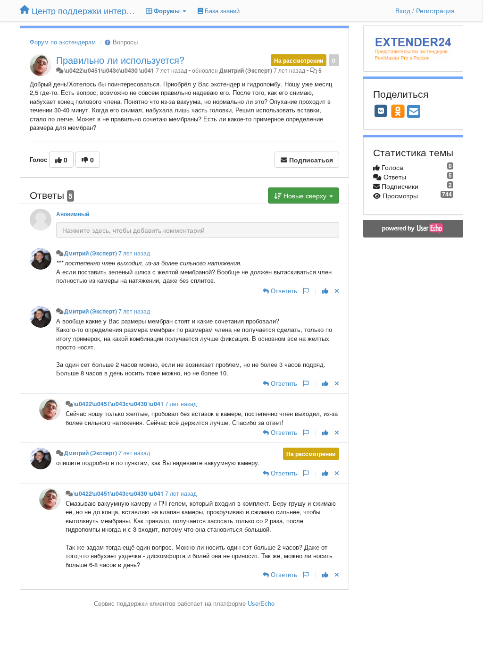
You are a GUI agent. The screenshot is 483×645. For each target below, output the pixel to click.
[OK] (398, 111)
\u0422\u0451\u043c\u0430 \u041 (109, 70)
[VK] (381, 111)
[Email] (413, 112)
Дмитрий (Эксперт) (245, 70)
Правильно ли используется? (120, 60)
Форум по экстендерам (63, 41)
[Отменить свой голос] (336, 290)
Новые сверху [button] (305, 195)
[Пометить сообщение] (305, 290)
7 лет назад (134, 253)
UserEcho (261, 603)
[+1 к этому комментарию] (325, 290)
